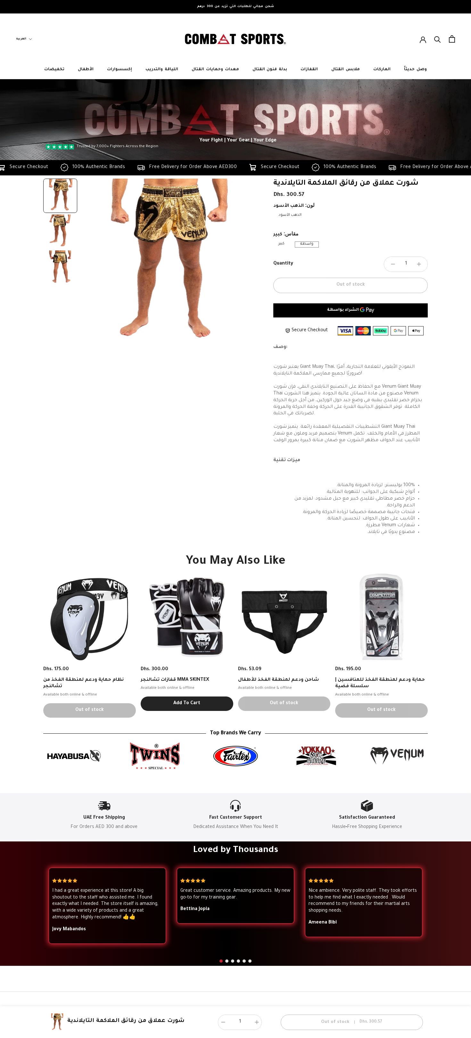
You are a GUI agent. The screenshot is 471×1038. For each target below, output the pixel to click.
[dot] (221, 961)
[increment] (418, 264)
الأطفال (86, 69)
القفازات (309, 69)
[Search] (437, 39)
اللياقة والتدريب (161, 69)
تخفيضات (54, 69)
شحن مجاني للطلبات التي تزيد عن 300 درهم (235, 6)
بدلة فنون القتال (269, 69)
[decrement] (392, 264)
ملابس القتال (345, 69)
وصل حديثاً (415, 69)
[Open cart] (452, 39)
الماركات (382, 69)
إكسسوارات (119, 69)
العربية (21, 39)
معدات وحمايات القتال (215, 69)
